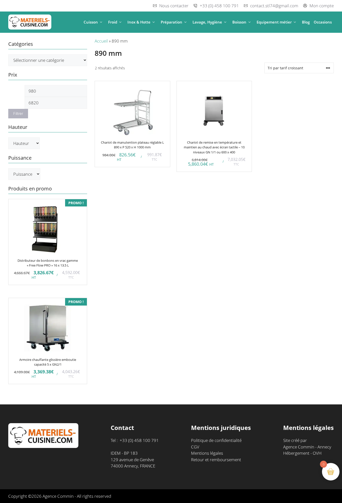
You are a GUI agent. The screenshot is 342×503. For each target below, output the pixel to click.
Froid (112, 22)
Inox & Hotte (138, 22)
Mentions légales (207, 453)
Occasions (323, 22)
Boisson (239, 22)
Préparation (171, 22)
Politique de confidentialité (216, 440)
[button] (101, 22)
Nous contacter (174, 6)
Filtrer (18, 113)
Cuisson (91, 22)
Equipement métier (274, 22)
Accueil (101, 41)
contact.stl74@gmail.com (274, 6)
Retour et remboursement (216, 459)
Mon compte (321, 6)
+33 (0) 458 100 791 (219, 6)
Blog (306, 22)
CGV (195, 447)
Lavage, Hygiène (207, 22)
